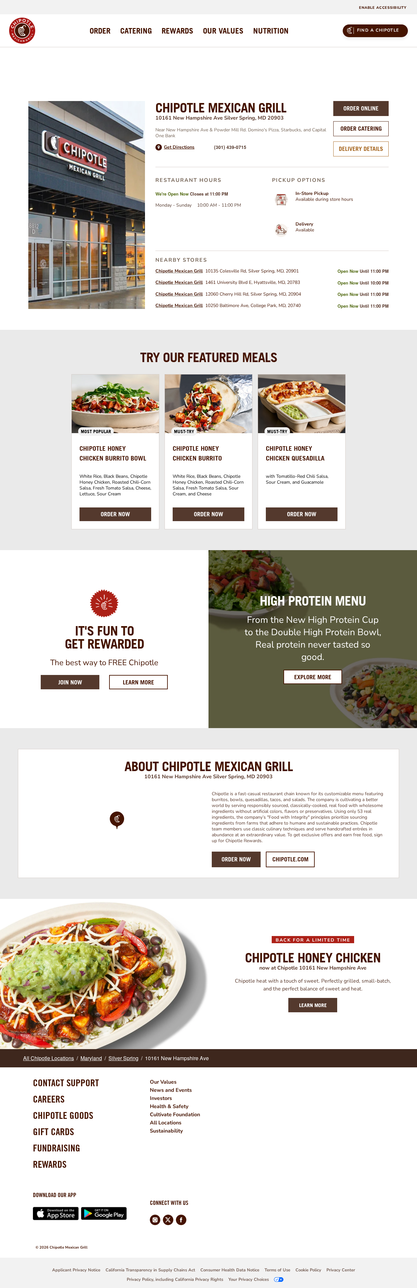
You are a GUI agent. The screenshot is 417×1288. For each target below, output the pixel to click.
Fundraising (56, 1148)
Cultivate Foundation (175, 1114)
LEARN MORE (313, 1005)
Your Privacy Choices (248, 1279)
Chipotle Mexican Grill (179, 271)
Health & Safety (169, 1106)
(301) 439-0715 (230, 147)
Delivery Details (361, 149)
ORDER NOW (115, 514)
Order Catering (361, 128)
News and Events (171, 1090)
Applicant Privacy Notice (76, 1270)
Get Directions (179, 147)
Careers (49, 1099)
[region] (117, 829)
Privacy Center (340, 1270)
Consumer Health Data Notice (229, 1270)
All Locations (165, 1122)
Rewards (49, 1164)
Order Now (236, 859)
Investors (161, 1098)
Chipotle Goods (63, 1115)
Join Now (70, 682)
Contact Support (66, 1083)
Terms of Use (277, 1270)
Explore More (312, 677)
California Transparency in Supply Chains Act (150, 1270)
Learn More (145, 682)
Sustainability (166, 1130)
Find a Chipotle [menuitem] (378, 30)
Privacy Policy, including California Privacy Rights (175, 1279)
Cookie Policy (308, 1270)
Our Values (163, 1082)
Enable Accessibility (383, 7)
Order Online (361, 108)
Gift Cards (53, 1131)
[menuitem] (100, 30)
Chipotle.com (290, 859)
